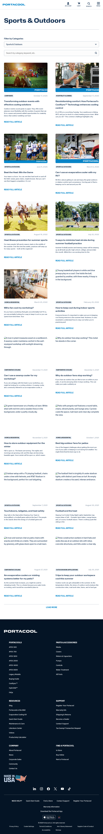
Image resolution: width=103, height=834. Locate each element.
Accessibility (46, 830)
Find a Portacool (65, 746)
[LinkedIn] (34, 789)
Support (60, 701)
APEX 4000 (13, 665)
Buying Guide (14, 679)
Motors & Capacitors (64, 656)
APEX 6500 (13, 670)
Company (14, 746)
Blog (10, 706)
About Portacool (15, 750)
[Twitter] (55, 789)
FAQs (11, 692)
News (11, 755)
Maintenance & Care (17, 724)
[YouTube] (62, 789)
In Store (59, 750)
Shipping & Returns (63, 715)
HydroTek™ (13, 688)
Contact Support (62, 724)
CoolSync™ (13, 683)
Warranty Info (61, 710)
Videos (11, 733)
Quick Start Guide (15, 719)
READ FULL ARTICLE (13, 122)
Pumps (58, 661)
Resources (14, 701)
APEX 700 (12, 652)
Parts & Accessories (66, 643)
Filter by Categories (13, 39)
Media (58, 647)
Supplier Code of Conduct (86, 826)
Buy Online (60, 755)
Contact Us (13, 768)
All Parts (59, 674)
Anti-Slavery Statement (64, 826)
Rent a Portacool (62, 759)
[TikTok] (69, 789)
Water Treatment (62, 670)
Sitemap (58, 830)
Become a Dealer (62, 719)
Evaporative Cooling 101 (18, 715)
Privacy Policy (14, 826)
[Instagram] (41, 789)
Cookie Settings (29, 826)
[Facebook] (48, 789)
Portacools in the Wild (17, 710)
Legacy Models (15, 674)
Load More (51, 608)
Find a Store (48, 801)
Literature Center (15, 728)
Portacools (15, 643)
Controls (59, 665)
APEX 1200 (13, 656)
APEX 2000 (13, 661)
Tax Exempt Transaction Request (68, 728)
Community (13, 764)
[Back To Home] (14, 5)
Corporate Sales (15, 759)
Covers (58, 652)
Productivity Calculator (17, 737)
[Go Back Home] (21, 632)
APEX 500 (13, 647)
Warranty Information (51, 807)
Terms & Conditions (45, 826)
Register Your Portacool (65, 706)
